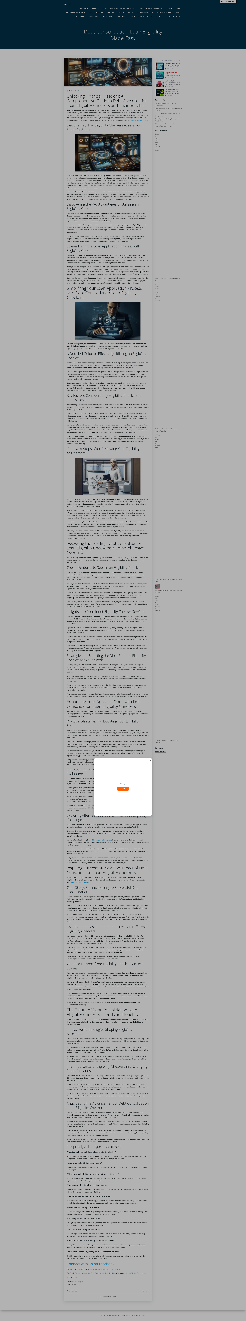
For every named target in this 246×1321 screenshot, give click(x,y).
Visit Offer (123, 789)
